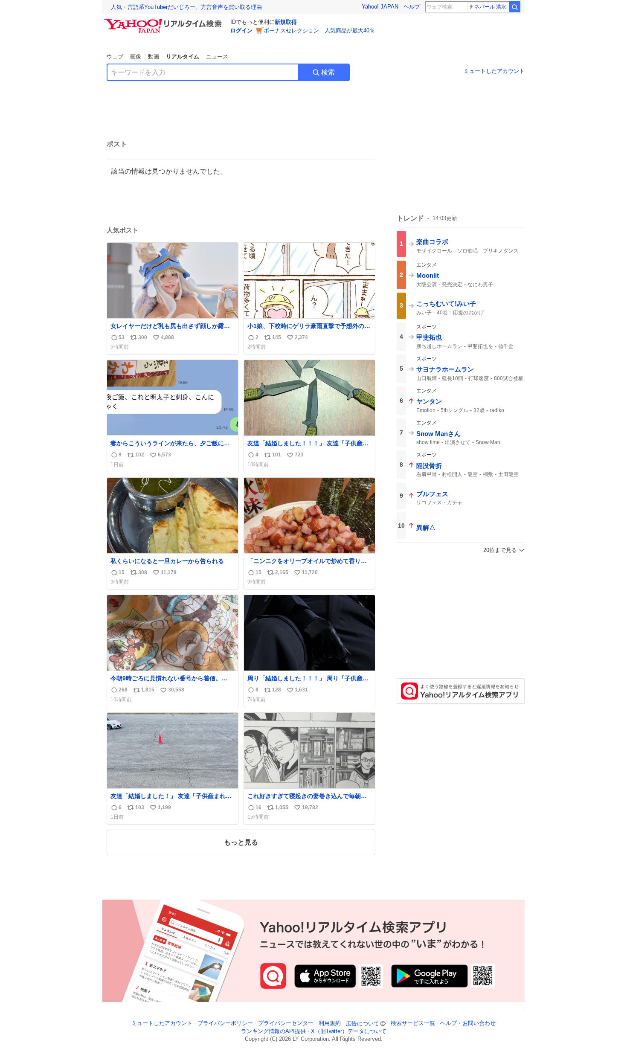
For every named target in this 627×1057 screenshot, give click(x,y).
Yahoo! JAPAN (380, 6)
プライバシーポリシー (225, 1023)
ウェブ (115, 56)
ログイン (241, 30)
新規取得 (286, 22)
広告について (362, 1023)
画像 (135, 56)
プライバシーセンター (286, 1023)
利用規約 (330, 1023)
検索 (328, 72)
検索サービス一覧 (413, 1023)
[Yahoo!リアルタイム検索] (164, 21)
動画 (153, 56)
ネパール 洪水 (490, 7)
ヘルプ (411, 6)
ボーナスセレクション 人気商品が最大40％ (319, 30)
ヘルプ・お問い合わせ (468, 1023)
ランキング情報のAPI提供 (273, 1031)
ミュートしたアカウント (494, 71)
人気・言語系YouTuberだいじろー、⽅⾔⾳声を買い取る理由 (186, 7)
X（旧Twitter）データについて (348, 1031)
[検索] (514, 6)
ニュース (217, 56)
